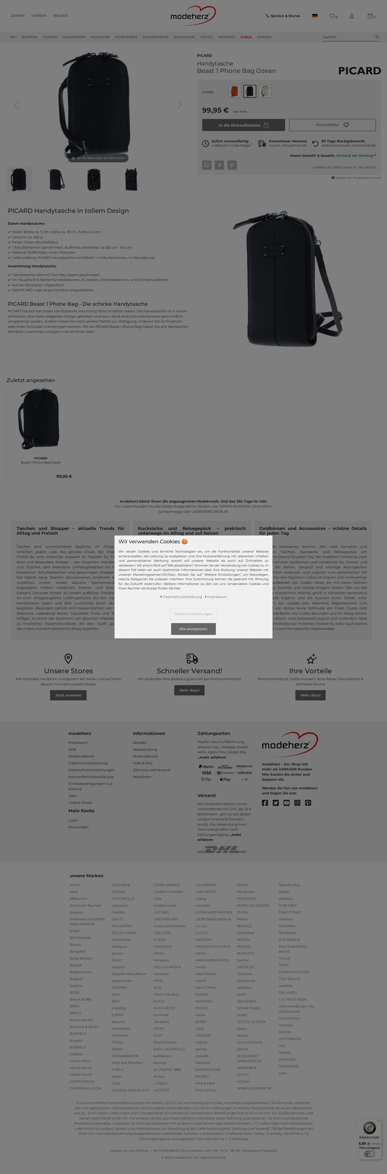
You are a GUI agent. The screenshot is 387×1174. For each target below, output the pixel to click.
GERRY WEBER (166, 885)
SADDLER (245, 967)
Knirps (289, 608)
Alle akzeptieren (193, 629)
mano (200, 967)
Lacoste (293, 603)
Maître (200, 953)
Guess (352, 608)
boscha (76, 986)
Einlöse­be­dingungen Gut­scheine (91, 786)
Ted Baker (287, 933)
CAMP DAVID (81, 1074)
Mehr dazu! (190, 690)
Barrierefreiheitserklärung (90, 777)
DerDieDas (121, 939)
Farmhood (121, 1028)
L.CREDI (160, 1083)
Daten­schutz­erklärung (182, 597)
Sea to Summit (249, 1042)
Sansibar (244, 987)
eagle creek (122, 981)
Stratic (284, 892)
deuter (117, 953)
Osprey (201, 1042)
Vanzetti (286, 1025)
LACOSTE (161, 1090)
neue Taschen (50, 577)
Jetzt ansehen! (68, 695)
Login (73, 820)
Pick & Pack (205, 1083)
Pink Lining (205, 1090)
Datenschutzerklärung (88, 763)
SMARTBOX (247, 1068)
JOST (157, 1035)
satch (241, 994)
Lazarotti (203, 905)
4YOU (75, 885)
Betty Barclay (81, 958)
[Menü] (378, 1122)
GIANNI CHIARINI (168, 892)
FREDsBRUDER (125, 1056)
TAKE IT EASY (290, 912)
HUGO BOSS (164, 1008)
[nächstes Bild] (179, 105)
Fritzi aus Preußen (127, 1063)
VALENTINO (289, 1018)
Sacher (243, 960)
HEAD (158, 953)
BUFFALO (78, 1033)
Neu (13, 37)
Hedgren (161, 960)
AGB (72, 749)
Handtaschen (112, 562)
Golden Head (164, 905)
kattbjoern (162, 1056)
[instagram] (299, 803)
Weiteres (226, 37)
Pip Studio (246, 892)
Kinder (60, 15)
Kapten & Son (165, 1042)
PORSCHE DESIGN (253, 905)
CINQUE (119, 892)
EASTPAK (119, 987)
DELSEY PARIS (124, 933)
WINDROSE (289, 1066)
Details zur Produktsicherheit (358, 178)
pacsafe (202, 1056)
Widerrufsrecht (81, 756)
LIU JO (201, 926)
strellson (286, 898)
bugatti (76, 1040)
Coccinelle (79, 613)
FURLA (117, 1069)
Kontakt (140, 742)
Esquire (118, 1022)
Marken (264, 37)
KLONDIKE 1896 (167, 1069)
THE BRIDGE (290, 939)
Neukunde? (78, 827)
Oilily (199, 1028)
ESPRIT (118, 1015)
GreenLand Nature (169, 926)
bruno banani (81, 1020)
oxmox (201, 1049)
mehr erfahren (213, 757)
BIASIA (75, 965)
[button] (332, 125)
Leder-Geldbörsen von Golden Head (291, 582)
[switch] (369, 1154)
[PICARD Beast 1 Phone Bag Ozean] (19, 180)
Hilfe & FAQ (142, 763)
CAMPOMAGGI (82, 1081)
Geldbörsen (74, 37)
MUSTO (201, 1008)
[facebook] (267, 803)
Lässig (200, 898)
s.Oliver (243, 1081)
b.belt (75, 931)
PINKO (243, 885)
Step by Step (289, 885)
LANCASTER (205, 892)
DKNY (117, 960)
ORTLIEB (203, 1035)
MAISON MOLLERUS (212, 946)
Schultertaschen (52, 572)
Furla (95, 613)
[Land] (315, 16)
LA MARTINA (206, 885)
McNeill (202, 994)
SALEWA (244, 974)
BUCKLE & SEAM (84, 1027)
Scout (242, 1028)
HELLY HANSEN (167, 967)
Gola (157, 898)
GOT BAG (161, 912)
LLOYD (201, 933)
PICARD (204, 55)
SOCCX (243, 1074)
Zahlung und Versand (151, 770)
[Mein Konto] (353, 16)
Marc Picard (205, 974)
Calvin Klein (80, 1061)
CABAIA (76, 1054)
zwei (283, 1073)
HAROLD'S (162, 946)
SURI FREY (288, 905)
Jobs (72, 796)
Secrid (273, 598)
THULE (285, 958)
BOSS (75, 992)
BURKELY (78, 1047)
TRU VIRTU (288, 992)
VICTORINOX (290, 1039)
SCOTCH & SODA (251, 1022)
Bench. (76, 944)
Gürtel (206, 37)
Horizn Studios (166, 994)
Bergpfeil (78, 951)
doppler (118, 967)
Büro (21, 562)
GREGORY (162, 933)
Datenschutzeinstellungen (91, 770)
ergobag (119, 1008)
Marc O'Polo (205, 987)
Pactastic (203, 1063)
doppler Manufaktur (129, 974)
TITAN (284, 965)
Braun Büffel (80, 999)
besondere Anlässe (51, 562)
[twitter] (278, 803)
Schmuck (316, 608)
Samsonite (246, 981)
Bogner (76, 979)
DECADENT (122, 926)
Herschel (161, 974)
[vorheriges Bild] (16, 105)
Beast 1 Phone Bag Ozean (41, 459)
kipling (159, 1063)
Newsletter (142, 777)
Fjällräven (120, 1035)
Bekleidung (184, 37)
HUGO (159, 1001)
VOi (282, 1045)
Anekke (76, 912)
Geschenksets (322, 628)
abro (74, 892)
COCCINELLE (123, 898)
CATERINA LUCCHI (86, 1088)
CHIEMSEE (121, 885)
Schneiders (246, 1001)
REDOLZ (244, 926)
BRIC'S (75, 1013)
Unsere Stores (80, 802)
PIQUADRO (246, 898)
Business (29, 37)
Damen (17, 15)
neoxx (200, 1015)
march (201, 981)
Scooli (242, 1015)
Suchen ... (331, 37)
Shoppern (108, 572)
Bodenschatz (81, 972)
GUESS (159, 939)
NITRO (200, 1022)
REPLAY (243, 939)
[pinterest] (310, 803)
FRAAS (117, 1049)
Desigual (119, 946)
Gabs (116, 1083)
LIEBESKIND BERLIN (213, 919)
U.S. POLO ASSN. (293, 999)
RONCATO (246, 953)
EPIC (116, 1001)
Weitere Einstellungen (193, 614)
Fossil (339, 608)
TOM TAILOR (289, 979)
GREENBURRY (165, 919)
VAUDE (285, 1032)
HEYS (158, 981)
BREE (75, 1006)
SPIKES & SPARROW (254, 1088)
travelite (286, 986)
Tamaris (285, 919)
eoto (115, 994)
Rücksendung (145, 749)
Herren (39, 15)
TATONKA (287, 926)
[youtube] (289, 803)
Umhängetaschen (87, 567)
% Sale (246, 37)
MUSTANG (204, 1001)
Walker (285, 1052)
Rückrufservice (145, 756)
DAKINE (119, 912)
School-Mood (248, 1008)
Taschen (50, 37)
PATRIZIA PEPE (208, 1069)
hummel (161, 1015)
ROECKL (244, 946)
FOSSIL (118, 1042)
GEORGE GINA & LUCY (131, 1090)
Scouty (243, 1035)
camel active (81, 1068)
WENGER (287, 1059)
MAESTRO (203, 939)
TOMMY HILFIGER (294, 972)
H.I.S (157, 987)
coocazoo (120, 905)
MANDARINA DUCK (212, 960)
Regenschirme (156, 37)
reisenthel (245, 933)
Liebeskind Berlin (52, 613)
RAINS (242, 919)
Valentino (25, 613)
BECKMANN (80, 938)
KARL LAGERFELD (169, 1049)
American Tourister (86, 905)
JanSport (161, 1022)
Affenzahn (78, 898)
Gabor (117, 1076)
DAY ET (118, 919)
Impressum (78, 742)
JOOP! (158, 1028)
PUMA (242, 912)
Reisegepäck (126, 37)
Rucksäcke (100, 37)
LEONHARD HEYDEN (213, 912)
